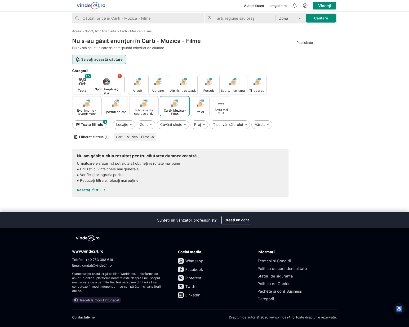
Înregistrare (278, 6)
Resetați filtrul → (91, 190)
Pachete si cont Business (280, 291)
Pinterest (193, 278)
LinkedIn (192, 295)
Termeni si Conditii (274, 261)
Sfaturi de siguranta (275, 276)
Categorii (266, 298)
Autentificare (254, 6)
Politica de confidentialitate (282, 268)
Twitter (191, 286)
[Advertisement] (315, 118)
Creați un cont (236, 220)
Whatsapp (194, 261)
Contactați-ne (83, 317)
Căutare (321, 18)
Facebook (194, 269)
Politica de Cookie (274, 283)
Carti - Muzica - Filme (132, 137)
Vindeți (324, 5)
